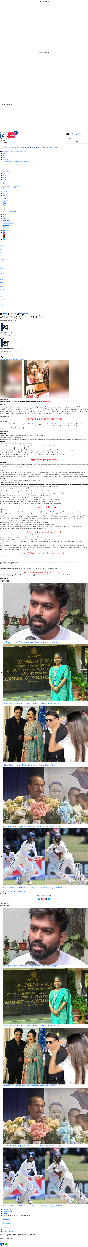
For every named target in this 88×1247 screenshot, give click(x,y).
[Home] (9, 134)
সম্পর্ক (11, 162)
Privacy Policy (7, 1227)
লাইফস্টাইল (40, 148)
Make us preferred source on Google (12, 359)
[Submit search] (77, 142)
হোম (4, 153)
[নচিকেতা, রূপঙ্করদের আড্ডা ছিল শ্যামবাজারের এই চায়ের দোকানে (43, 572)
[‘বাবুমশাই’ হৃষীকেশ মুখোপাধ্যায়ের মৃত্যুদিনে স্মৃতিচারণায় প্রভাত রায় (43, 553)
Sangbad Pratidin (8, 1209)
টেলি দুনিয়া (17, 187)
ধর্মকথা (4, 177)
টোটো (23, 162)
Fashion (21, 891)
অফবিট (4, 175)
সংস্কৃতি (13, 187)
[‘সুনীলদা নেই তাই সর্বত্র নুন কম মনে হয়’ (44, 459)
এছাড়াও (2, 309)
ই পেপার (4, 199)
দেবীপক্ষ (4, 219)
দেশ (13, 148)
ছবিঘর (47, 148)
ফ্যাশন (14, 162)
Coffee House (13, 891)
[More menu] (86, 147)
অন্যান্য (11, 171)
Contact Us (6, 1223)
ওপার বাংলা (5, 179)
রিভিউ (9, 187)
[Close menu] (0, 243)
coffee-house (7, 1213)
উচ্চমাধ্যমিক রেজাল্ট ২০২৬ (8, 223)
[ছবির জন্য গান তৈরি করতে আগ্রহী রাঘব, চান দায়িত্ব (43, 532)
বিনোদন (34, 148)
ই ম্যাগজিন (5, 201)
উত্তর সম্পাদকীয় (12, 211)
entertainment (7, 1211)
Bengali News (4, 891)
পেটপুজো (18, 162)
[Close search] (66, 136)
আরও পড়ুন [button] (2, 901)
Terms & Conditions (9, 1231)
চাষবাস (4, 195)
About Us (6, 1219)
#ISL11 (5, 155)
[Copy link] (3, 338)
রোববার (4, 214)
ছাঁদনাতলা (5, 227)
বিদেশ (16, 148)
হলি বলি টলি (5, 187)
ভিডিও (4, 207)
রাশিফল (51, 148)
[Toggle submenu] (0, 271)
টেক (21, 162)
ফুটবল (7, 171)
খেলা (28, 148)
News (25, 891)
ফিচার (4, 217)
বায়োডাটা (5, 191)
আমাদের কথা (5, 211)
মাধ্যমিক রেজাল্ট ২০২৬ (7, 221)
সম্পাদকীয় (5, 209)
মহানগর (5, 148)
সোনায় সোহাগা (6, 225)
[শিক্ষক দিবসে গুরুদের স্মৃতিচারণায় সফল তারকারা (44, 507)
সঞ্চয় (55, 148)
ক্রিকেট (4, 171)
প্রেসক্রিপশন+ (22, 148)
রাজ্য (10, 148)
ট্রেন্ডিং (4, 203)
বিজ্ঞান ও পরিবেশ (6, 193)
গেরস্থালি (27, 162)
